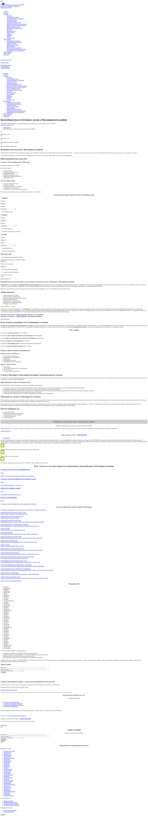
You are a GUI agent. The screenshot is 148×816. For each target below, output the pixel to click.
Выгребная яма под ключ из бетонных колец (12, 548)
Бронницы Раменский (9, 784)
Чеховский (6, 763)
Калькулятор (4, 725)
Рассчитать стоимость (6, 125)
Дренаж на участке (12, 43)
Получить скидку (5, 319)
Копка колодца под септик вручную (16, 25)
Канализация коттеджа (7, 532)
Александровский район (10, 810)
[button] (74, 473)
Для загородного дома (12, 17)
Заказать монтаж (5, 431)
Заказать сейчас (5, 278)
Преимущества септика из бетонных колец (12, 516)
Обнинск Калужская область (11, 803)
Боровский (6, 776)
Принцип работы (11, 31)
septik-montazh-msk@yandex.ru (18, 715)
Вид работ (3, 670)
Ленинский (7, 786)
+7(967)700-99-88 (5, 68)
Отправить (3, 672)
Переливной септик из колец (14, 28)
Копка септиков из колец (13, 27)
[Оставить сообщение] (23, 4)
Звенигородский (8, 777)
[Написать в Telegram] (3, 4)
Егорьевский (7, 772)
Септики (6, 14)
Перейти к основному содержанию (10, 6)
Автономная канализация (13, 41)
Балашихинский (8, 781)
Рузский (6, 768)
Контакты (6, 54)
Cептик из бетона (5, 528)
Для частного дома (12, 20)
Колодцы (6, 13)
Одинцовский (7, 787)
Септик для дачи (5, 544)
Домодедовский (8, 769)
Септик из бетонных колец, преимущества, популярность (16, 568)
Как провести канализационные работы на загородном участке (17, 556)
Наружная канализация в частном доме (11, 520)
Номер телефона (5, 669)
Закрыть (3, 740)
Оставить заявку (5, 66)
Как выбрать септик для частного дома (11, 536)
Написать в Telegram (6, 70)
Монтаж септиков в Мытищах (12, 702)
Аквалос (9, 34)
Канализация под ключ (13, 45)
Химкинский (7, 756)
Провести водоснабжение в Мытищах (14, 705)
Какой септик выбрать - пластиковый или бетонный (14, 524)
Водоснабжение (8, 52)
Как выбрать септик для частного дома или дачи (13, 512)
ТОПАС (9, 36)
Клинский (6, 779)
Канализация (7, 39)
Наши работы (7, 53)
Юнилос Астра (11, 38)
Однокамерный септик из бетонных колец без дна (14, 560)
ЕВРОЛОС (10, 35)
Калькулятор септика (6, 7)
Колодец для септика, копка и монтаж (17, 24)
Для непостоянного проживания (15, 18)
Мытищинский (8, 755)
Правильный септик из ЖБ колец (15, 50)
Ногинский (7, 759)
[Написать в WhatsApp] (1, 4)
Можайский (7, 793)
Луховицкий (7, 794)
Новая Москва (7, 761)
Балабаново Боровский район (11, 805)
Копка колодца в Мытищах (11, 706)
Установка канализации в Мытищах (13, 703)
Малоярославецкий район (10, 802)
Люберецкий (7, 790)
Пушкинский (7, 754)
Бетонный (9, 15)
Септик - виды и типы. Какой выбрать (11, 580)
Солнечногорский (8, 780)
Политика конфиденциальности (9, 690)
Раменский (6, 765)
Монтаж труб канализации (14, 47)
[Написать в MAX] (13, 4)
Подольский (7, 762)
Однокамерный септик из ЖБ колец (16, 49)
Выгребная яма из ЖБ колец (14, 42)
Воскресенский (8, 770)
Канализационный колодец (14, 22)
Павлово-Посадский (9, 758)
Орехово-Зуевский (8, 795)
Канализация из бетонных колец (9, 540)
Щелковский (7, 788)
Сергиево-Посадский (9, 751)
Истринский (7, 766)
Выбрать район (5, 62)
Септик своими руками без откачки (10, 552)
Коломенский (7, 783)
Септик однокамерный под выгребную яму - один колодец (16, 564)
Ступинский (7, 773)
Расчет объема (10, 32)
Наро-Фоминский (8, 774)
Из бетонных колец (12, 21)
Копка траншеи (11, 46)
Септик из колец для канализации (9, 572)
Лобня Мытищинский (9, 791)
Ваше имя (4, 667)
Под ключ (9, 29)
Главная (6, 11)
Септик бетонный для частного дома (10, 576)
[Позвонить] (24, 4)
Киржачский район (9, 811)
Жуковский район (8, 801)
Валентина (6, 438)
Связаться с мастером (74, 698)
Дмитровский (7, 752)
